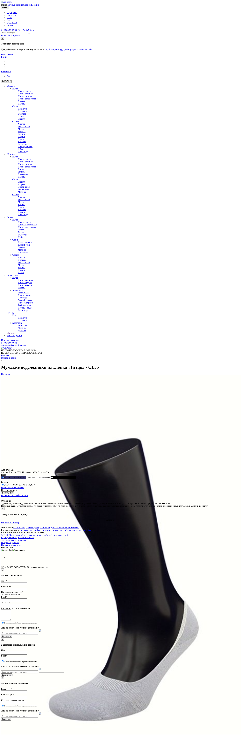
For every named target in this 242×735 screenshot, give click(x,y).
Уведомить (6, 675)
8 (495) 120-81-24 (27, 30)
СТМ (9, 17)
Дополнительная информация (15, 608)
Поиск (27, 5)
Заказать (6, 719)
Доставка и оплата (60, 527)
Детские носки (59, 530)
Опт (9, 20)
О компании (19, 527)
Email (4, 597)
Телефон (5, 602)
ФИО (4, 581)
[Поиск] (29, 33)
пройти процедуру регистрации (61, 49)
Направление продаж (12, 592)
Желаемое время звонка (12, 700)
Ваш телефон (8, 694)
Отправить (6, 636)
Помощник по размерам (12, 487)
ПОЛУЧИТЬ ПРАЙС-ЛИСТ (14, 495)
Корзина (35, 5)
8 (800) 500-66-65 (9, 30)
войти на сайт (85, 49)
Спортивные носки (75, 530)
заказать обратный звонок (13, 345)
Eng (8, 76)
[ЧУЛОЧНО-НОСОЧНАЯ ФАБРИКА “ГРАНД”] (6, 2)
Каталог (10, 25)
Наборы (89, 530)
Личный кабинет (16, 5)
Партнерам (45, 527)
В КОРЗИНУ (7, 493)
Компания (6, 586)
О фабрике (12, 12)
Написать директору (11, 545)
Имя (3, 650)
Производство (32, 527)
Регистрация (7, 54)
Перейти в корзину (10, 522)
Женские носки (43, 530)
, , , (34, 535)
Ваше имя (6, 689)
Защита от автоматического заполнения (20, 628)
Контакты (11, 15)
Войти (4, 57)
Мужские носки (28, 530)
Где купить (12, 22)
